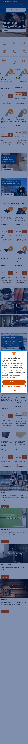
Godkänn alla (14, 382)
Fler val (14, 390)
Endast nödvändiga (14, 386)
